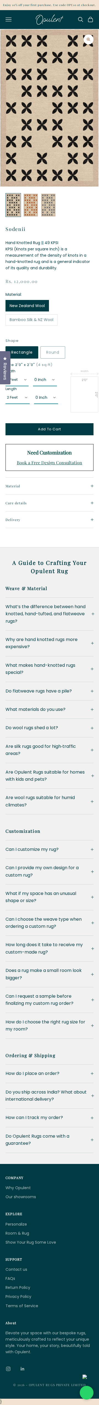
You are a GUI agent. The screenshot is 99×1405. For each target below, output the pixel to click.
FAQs (10, 1278)
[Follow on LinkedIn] (22, 1369)
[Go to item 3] (48, 205)
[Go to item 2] (30, 205)
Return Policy (18, 1287)
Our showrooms (21, 1197)
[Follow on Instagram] (8, 1369)
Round (52, 352)
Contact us (16, 1269)
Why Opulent (18, 1188)
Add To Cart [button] (49, 429)
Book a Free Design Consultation (49, 462)
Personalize (16, 1224)
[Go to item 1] (13, 205)
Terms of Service (22, 1306)
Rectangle (21, 352)
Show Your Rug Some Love (31, 1242)
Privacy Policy (18, 1296)
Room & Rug (17, 1233)
